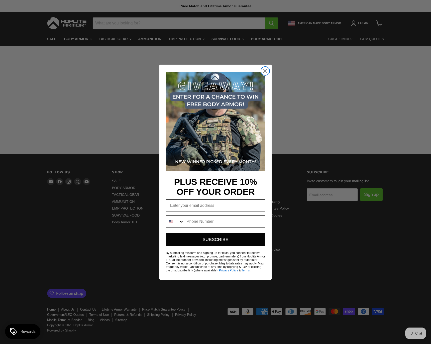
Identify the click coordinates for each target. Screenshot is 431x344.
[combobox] (175, 222)
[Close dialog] (265, 71)
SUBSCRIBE (215, 239)
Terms (245, 270)
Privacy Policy (228, 270)
